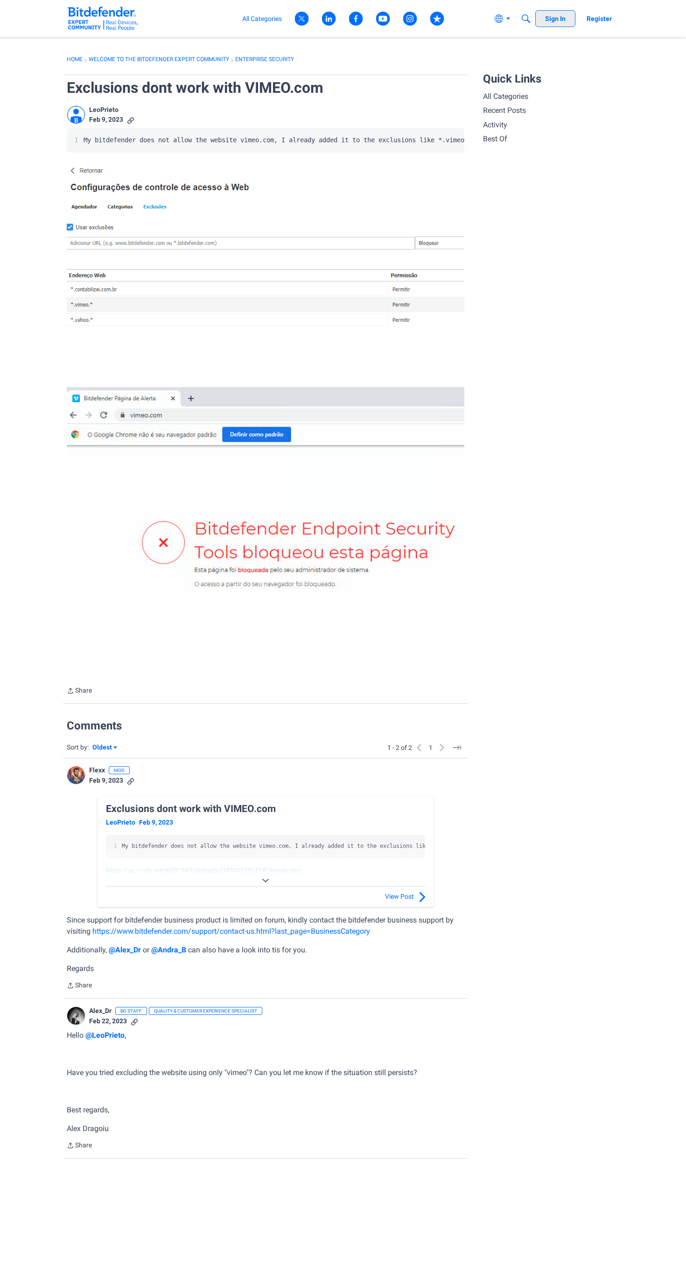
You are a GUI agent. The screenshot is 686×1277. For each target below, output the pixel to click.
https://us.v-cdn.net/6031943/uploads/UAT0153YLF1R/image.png (203, 870)
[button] (76, 114)
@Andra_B (168, 949)
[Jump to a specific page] (456, 747)
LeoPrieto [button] (104, 109)
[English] (103, 18)
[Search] (526, 18)
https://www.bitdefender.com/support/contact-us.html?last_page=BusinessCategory (231, 931)
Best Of (495, 138)
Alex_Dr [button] (100, 1010)
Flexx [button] (97, 770)
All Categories (505, 96)
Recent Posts (504, 110)
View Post (399, 896)
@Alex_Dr (125, 949)
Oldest (102, 747)
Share (79, 691)
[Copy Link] (130, 120)
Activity (495, 124)
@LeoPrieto (105, 1035)
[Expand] (266, 880)
